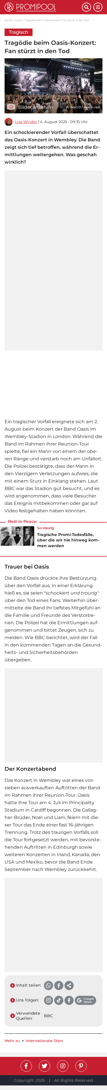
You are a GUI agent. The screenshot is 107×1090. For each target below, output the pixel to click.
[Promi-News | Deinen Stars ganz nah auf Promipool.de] (43, 7)
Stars (18, 20)
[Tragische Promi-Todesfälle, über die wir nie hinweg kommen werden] (17, 538)
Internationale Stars (44, 1041)
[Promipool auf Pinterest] (81, 1066)
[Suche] (86, 7)
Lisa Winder (26, 122)
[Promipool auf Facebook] (26, 1066)
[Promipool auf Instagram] (63, 1066)
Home (9, 20)
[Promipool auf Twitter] (44, 1066)
